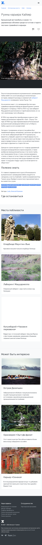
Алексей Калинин (17, 191)
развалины (25, 185)
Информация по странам (9, 506)
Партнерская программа (28, 506)
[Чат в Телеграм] (5, 535)
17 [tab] (26, 82)
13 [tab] (39, 80)
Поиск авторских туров (8, 514)
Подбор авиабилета (7, 510)
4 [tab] (12, 80)
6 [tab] (18, 80)
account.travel (30, 530)
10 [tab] (30, 80)
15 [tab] (19, 82)
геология (4, 185)
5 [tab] (15, 80)
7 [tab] (21, 80)
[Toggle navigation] (38, 3)
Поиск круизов (6, 516)
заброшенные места (15, 185)
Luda (8, 191)
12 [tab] (36, 80)
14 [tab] (16, 82)
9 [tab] (27, 80)
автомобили (12, 187)
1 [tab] (3, 80)
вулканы (4, 187)
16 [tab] (23, 82)
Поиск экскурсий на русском (10, 512)
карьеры (32, 185)
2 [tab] (6, 80)
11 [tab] (33, 80)
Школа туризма (6, 508)
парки (38, 185)
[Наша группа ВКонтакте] (2, 535)
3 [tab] (9, 80)
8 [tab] (24, 80)
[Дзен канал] (12, 535)
